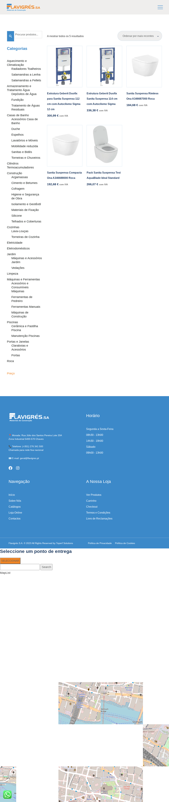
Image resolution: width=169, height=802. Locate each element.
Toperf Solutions (64, 543)
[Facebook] (10, 468)
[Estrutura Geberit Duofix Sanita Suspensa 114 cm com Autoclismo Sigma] (104, 66)
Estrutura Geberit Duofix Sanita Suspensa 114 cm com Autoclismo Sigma (102, 98)
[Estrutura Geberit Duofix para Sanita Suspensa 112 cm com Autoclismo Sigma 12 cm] (64, 66)
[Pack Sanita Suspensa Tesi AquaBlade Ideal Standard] (104, 145)
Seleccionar (10, 560)
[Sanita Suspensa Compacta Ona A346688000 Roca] (64, 145)
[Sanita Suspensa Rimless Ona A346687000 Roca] (144, 66)
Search (46, 567)
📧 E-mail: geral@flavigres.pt (24, 458)
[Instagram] (18, 468)
